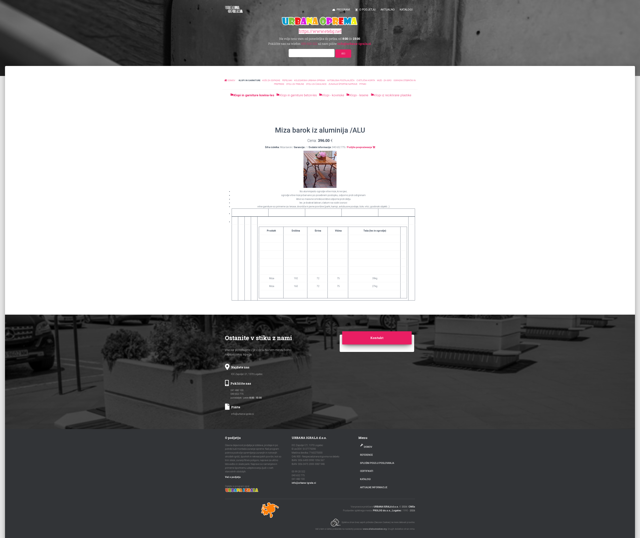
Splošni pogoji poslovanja (377, 463)
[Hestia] (234, 9)
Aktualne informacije (373, 487)
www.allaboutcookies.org (375, 529)
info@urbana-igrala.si (242, 414)
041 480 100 (237, 390)
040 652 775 (237, 394)
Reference (366, 455)
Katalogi (365, 479)
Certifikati (366, 471)
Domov (368, 447)
